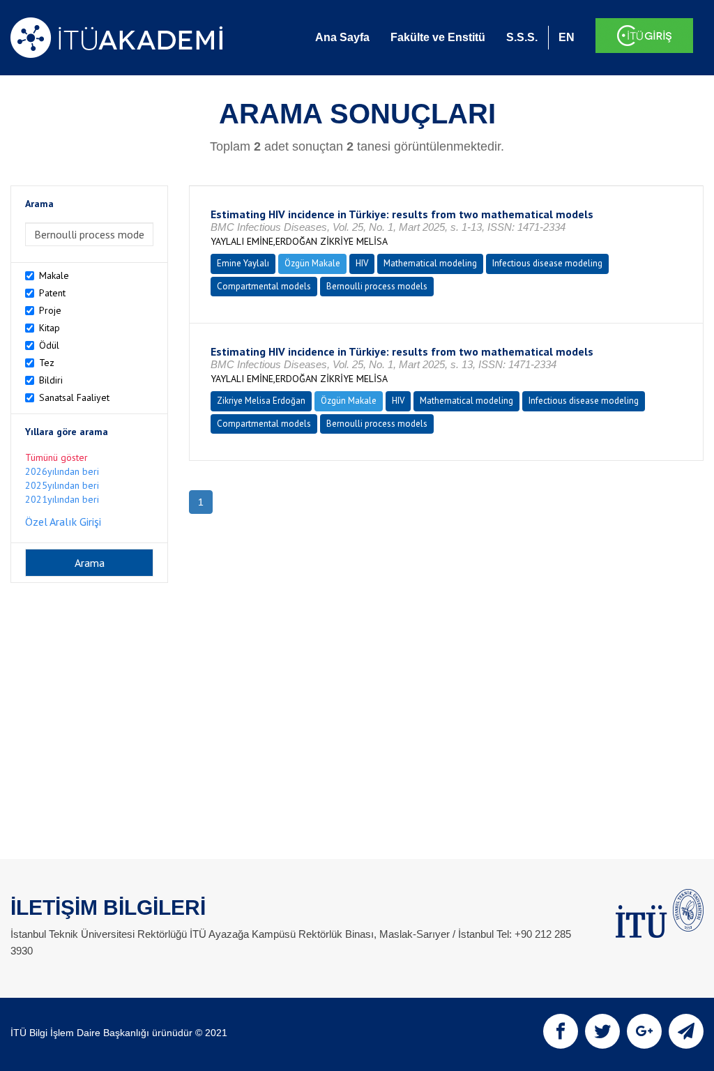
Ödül (49, 345)
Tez (46, 362)
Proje (50, 310)
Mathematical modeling (430, 263)
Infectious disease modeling (547, 263)
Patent (52, 293)
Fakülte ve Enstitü (437, 37)
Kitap (49, 327)
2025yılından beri (62, 485)
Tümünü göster (56, 457)
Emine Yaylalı (243, 263)
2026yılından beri (62, 471)
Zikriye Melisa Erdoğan (261, 401)
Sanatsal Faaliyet (74, 397)
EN (567, 37)
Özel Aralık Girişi (63, 522)
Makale (54, 275)
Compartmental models (264, 286)
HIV (362, 263)
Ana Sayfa (342, 37)
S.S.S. (522, 37)
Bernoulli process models (376, 286)
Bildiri (51, 380)
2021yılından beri (62, 499)
